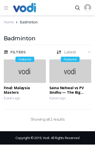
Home (9, 22)
